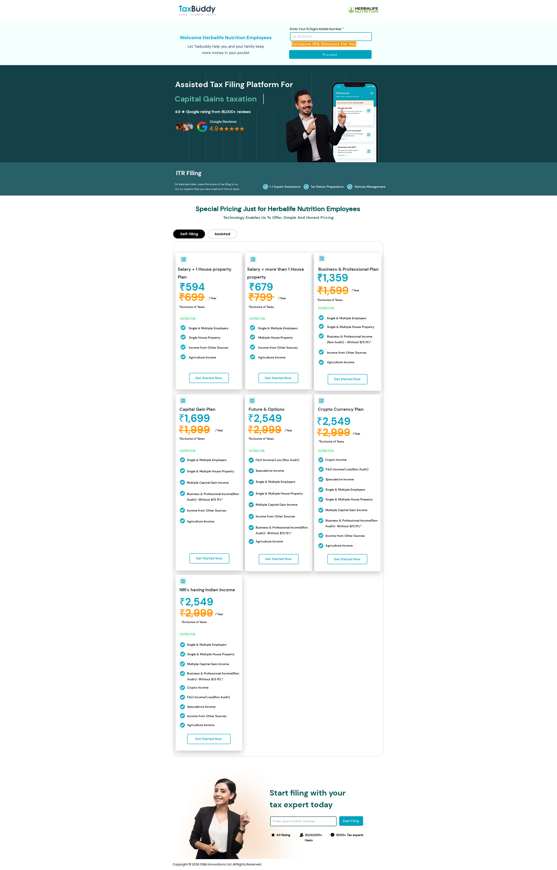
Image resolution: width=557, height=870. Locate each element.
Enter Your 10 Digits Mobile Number (316, 28)
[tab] (189, 234)
